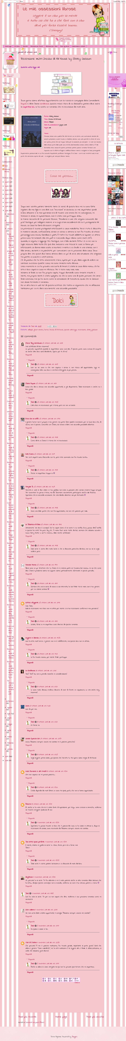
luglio (9, 713)
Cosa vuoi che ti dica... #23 (10, 629)
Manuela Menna (30, 565)
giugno (9, 718)
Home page (8, 46)
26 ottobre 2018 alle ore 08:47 (47, 583)
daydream (29, 877)
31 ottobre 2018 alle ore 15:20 (47, 787)
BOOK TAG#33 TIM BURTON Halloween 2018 (10, 241)
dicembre (10, 214)
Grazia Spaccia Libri (32, 738)
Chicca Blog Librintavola (33, 343)
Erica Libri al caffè (32, 418)
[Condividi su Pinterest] (56, 326)
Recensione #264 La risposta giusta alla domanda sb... (10, 573)
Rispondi (28, 355)
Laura (27, 706)
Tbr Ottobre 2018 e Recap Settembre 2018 (10, 687)
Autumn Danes (113, 284)
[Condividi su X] (52, 326)
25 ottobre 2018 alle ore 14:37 (47, 470)
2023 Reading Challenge (115, 111)
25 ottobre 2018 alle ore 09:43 (49, 418)
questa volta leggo (70, 329)
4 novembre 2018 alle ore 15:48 (44, 877)
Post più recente (27, 1017)
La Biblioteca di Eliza (32, 524)
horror (46, 329)
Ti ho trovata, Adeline (113, 228)
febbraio (10, 743)
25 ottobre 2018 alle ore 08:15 (47, 364)
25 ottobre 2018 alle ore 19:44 (47, 565)
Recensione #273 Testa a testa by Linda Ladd (10, 278)
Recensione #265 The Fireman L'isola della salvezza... (10, 552)
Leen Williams (30, 909)
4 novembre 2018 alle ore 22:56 (48, 942)
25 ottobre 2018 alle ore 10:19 (44, 454)
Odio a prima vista (113, 256)
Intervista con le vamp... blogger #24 (10, 416)
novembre (9, 222)
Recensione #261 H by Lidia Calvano (10, 653)
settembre (10, 701)
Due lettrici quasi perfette (34, 842)
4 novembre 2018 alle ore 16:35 (43, 893)
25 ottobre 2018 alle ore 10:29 (44, 486)
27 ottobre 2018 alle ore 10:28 (40, 706)
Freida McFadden (113, 270)
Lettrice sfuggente (31, 602)
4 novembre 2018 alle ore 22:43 (46, 909)
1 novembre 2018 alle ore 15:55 (48, 860)
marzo (9, 736)
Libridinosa (44, 103)
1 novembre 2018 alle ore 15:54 (48, 822)
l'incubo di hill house (56, 329)
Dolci (32, 364)
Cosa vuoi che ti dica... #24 (10, 404)
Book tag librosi (64, 46)
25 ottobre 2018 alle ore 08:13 (52, 343)
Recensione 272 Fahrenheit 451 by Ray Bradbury (10, 313)
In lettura (118, 143)
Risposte (31, 360)
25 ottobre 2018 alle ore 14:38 (47, 507)
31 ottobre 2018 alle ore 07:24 (47, 686)
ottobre (10, 229)
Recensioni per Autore (36, 46)
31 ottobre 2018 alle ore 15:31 (42, 804)
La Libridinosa (30, 670)
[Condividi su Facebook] (54, 326)
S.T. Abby (112, 245)
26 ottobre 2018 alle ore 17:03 (47, 654)
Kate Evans (29, 454)
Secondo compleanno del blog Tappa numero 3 (10, 296)
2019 (7, 206)
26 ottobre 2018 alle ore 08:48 (47, 621)
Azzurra (28, 804)
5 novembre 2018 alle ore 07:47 (48, 925)
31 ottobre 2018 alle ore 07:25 (47, 754)
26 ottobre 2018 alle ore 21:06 (46, 670)
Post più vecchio (95, 1017)
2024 (7, 186)
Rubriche (25, 46)
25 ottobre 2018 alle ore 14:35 (47, 402)
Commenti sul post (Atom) (34, 1022)
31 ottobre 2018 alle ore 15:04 (57, 771)
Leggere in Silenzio (32, 638)
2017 (7, 756)
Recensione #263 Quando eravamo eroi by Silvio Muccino (10, 593)
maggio (9, 724)
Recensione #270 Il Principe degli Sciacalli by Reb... (10, 367)
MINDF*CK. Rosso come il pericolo (116, 242)
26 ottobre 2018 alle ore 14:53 (49, 638)
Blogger (74, 1036)
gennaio (10, 749)
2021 (7, 198)
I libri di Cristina (31, 942)
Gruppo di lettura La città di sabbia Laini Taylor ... (10, 259)
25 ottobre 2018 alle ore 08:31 (46, 383)
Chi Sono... (17, 46)
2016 (7, 760)
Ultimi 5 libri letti (118, 217)
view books (120, 128)
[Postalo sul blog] (50, 326)
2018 (7, 210)
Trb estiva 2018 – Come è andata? (10, 393)
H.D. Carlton (112, 231)
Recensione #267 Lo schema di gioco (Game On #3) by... (10, 471)
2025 (7, 182)
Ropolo (24, 103)
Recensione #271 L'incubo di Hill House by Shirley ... (10, 347)
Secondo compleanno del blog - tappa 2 (10, 328)
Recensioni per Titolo (51, 46)
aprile (9, 730)
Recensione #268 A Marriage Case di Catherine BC (10, 451)
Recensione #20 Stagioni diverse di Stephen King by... (10, 491)
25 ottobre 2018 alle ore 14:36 (47, 437)
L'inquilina (111, 268)
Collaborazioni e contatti (78, 46)
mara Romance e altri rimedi (35, 771)
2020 (7, 202)
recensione (82, 329)
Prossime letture (114, 173)
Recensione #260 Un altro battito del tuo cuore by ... (10, 669)
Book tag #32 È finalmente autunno (10, 641)
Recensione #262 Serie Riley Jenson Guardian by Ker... (10, 614)
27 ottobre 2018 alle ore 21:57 (50, 738)
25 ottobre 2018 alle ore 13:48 (51, 524)
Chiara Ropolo (30, 383)
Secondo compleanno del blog (10, 381)
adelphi (30, 329)
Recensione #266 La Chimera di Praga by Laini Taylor (10, 531)
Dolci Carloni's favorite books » (115, 210)
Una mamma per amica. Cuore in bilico (116, 281)
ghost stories (38, 329)
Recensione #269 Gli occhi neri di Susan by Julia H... (10, 432)
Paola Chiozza (113, 259)
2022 (7, 194)
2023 (7, 190)
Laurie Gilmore (113, 157)
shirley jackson (92, 329)
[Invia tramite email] (48, 326)
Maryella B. (29, 486)
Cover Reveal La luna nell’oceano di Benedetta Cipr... (10, 511)
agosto (9, 707)
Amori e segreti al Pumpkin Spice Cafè (117, 154)
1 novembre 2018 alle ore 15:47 (56, 842)
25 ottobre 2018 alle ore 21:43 (49, 602)
